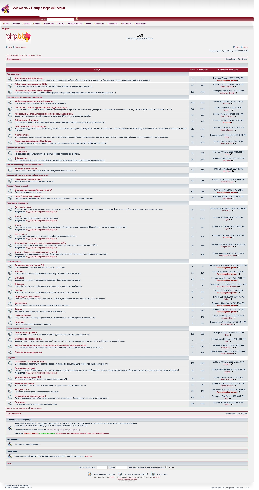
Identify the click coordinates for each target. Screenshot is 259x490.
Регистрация (21, 47)
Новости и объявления (26, 169)
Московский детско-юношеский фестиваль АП (27, 175)
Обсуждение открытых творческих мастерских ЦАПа (40, 243)
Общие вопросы (23, 315)
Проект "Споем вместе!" (18, 186)
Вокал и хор (21, 303)
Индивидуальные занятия (27, 297)
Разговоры (20, 402)
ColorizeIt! (156, 477)
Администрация (14, 74)
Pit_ (226, 398)
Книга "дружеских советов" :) (29, 196)
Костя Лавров (227, 130)
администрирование (127, 481)
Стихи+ (18, 225)
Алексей (227, 123)
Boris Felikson (227, 87)
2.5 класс (19, 284)
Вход (9, 47)
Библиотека (49, 23)
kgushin (227, 110)
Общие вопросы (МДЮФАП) (28, 179)
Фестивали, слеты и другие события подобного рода (41, 107)
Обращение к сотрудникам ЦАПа (31, 84)
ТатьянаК (227, 160)
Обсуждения (21, 158)
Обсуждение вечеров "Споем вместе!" (33, 190)
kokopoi (88, 456)
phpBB (111, 477)
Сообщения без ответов (16, 55)
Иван (227, 154)
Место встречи (22, 135)
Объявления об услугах (26, 120)
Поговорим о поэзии (25, 368)
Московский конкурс (16, 148)
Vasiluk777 (226, 211)
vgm (227, 220)
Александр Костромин (227, 80)
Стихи (18, 216)
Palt (226, 335)
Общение (11, 358)
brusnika (226, 104)
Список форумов (14, 59)
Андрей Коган (227, 247)
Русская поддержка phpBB (127, 479)
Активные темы (34, 55)
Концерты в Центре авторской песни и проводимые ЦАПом (44, 114)
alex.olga (227, 171)
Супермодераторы (47, 433)
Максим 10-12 (227, 182)
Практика (19, 322)
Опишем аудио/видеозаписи (28, 352)
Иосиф (227, 372)
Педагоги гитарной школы (98, 433)
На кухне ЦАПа (22, 390)
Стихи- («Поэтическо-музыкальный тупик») (36, 252)
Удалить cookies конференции (17, 408)
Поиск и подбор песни (26, 332)
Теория (18, 309)
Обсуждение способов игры (28, 339)
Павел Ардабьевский (227, 256)
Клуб (6, 23)
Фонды (61, 23)
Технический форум (24, 383)
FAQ (237, 47)
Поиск (245, 47)
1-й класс (19, 271)
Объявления (21, 152)
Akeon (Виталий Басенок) (227, 287)
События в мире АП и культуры (30, 126)
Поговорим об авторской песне (30, 362)
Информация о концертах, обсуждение (34, 101)
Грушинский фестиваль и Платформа (33, 141)
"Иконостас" (113, 23)
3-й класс (19, 290)
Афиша (27, 23)
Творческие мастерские (17, 203)
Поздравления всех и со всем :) (30, 396)
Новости (16, 23)
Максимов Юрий (227, 93)
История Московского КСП (28, 377)
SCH (227, 137)
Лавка (37, 23)
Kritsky (226, 299)
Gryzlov (227, 405)
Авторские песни (23, 207)
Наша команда (35, 408)
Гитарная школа (75, 23)
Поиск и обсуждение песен (19, 329)
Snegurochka (226, 318)
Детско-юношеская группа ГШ (29, 265)
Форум (88, 23)
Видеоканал (141, 23)
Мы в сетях (126, 23)
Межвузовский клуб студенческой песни (25, 165)
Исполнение (21, 234)
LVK (226, 341)
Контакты (100, 23)
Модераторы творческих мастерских (41, 212)
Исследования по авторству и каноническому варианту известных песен (50, 345)
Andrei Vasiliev (227, 324)
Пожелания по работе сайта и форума (33, 90)
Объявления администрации (29, 78)
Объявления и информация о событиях (24, 97)
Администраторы (31, 433)
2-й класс (19, 278)
